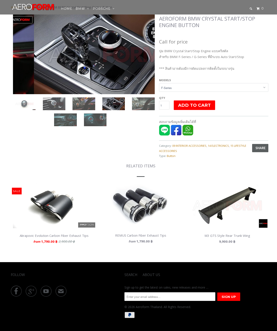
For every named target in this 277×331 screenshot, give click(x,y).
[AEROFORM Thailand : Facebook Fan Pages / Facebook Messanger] (176, 134)
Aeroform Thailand (149, 307)
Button (171, 156)
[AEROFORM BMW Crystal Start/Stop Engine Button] (84, 54)
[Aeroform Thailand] (33, 7)
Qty (162, 98)
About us (151, 274)
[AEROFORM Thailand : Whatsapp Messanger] (187, 134)
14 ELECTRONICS (218, 146)
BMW (81, 9)
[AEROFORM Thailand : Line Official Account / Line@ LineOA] (164, 134)
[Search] (251, 8)
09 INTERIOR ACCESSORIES (189, 146)
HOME (66, 9)
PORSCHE (103, 9)
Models (165, 80)
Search (130, 274)
